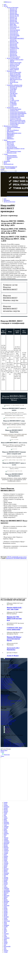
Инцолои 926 (13, 41)
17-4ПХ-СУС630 (14, 100)
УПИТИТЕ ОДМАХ (6, 724)
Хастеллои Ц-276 (14, 27)
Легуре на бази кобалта (13, 58)
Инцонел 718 (13, 8)
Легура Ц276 (15, 743)
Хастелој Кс (13, 28)
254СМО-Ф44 (13, 93)
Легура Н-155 (13, 66)
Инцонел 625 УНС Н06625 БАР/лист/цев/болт (14, 618)
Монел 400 (13, 24)
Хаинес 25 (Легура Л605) (16, 59)
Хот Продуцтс (7, 739)
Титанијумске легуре (12, 107)
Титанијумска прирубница (17, 116)
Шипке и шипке (11, 141)
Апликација (7, 161)
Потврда (9, 158)
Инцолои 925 (13, 45)
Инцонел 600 (13, 11)
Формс (5, 140)
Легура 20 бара (8, 743)
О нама (6, 154)
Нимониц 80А (14, 47)
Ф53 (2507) (13, 92)
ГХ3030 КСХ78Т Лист (7, 682)
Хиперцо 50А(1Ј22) (15, 78)
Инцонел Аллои (5, 711)
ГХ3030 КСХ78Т (14, 48)
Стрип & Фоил (11, 145)
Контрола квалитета (12, 157)
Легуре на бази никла (12, 7)
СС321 (12, 106)
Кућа (5, 4)
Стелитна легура (14, 68)
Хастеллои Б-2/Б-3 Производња (13, 648)
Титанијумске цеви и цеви (17, 114)
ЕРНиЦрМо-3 (10, 131)
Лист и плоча (10, 144)
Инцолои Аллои (5, 714)
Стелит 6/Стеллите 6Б (6, 678)
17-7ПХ (12, 99)
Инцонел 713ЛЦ (14, 23)
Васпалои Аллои (14, 65)
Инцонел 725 (13, 17)
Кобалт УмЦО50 (14, 69)
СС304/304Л (13, 103)
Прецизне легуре (11, 71)
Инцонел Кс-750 (14, 16)
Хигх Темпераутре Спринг (14, 151)
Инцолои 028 (13, 55)
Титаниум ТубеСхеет (15, 119)
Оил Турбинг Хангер (6, 705)
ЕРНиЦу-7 (10, 137)
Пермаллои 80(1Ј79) (15, 75)
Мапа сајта (6, 740)
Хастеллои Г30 (14, 31)
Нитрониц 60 (13, 88)
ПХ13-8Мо (13, 95)
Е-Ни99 (9, 128)
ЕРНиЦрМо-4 (10, 134)
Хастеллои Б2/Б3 (5, 688)
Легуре (5, 6)
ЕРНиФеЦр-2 (10, 135)
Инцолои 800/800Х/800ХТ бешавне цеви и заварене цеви (14, 453)
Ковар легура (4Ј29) (15, 73)
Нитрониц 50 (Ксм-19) (16, 86)
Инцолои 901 (13, 44)
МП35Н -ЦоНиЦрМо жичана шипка (17, 557)
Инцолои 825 (13, 37)
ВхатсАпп (7, 754)
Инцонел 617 (13, 20)
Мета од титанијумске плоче (17, 120)
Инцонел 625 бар (16, 746)
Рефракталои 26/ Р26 (6, 687)
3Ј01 (11, 83)
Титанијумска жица (15, 117)
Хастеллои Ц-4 (14, 32)
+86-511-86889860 (10, 168)
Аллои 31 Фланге (13, 655)
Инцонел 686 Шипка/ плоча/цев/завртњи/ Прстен (14, 638)
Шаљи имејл (4, 750)
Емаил (2, 756)
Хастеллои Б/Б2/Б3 (15, 30)
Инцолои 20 (13, 54)
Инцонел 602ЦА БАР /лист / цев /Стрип (14, 608)
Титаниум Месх (14, 124)
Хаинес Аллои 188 (15, 64)
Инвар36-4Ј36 (4, 684)
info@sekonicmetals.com (11, 166)
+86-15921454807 (13, 666)
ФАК (8, 159)
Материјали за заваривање (11, 126)
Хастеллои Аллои (5, 713)
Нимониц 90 (13, 51)
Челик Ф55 (13, 90)
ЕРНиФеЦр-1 (10, 138)
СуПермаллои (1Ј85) (15, 76)
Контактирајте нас (8, 164)
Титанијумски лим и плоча (17, 123)
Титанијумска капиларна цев (17, 111)
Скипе (2, 751)
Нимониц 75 (13, 49)
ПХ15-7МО (13, 96)
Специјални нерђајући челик (14, 85)
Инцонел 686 (13, 18)
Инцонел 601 (13, 13)
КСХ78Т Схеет (8, 746)
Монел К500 (13, 25)
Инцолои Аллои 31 (15, 56)
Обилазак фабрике (12, 155)
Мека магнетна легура (16, 79)
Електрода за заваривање (13, 127)
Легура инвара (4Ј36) (15, 72)
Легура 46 (12, 80)
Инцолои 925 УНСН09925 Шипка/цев (16, 558)
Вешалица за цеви (11, 152)
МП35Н (12, 61)
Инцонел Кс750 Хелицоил (17, 745)
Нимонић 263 (13, 52)
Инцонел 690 (13, 21)
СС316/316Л (13, 104)
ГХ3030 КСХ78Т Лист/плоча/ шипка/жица (14, 628)
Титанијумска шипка (15, 109)
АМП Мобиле (7, 742)
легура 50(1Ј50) (14, 82)
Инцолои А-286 (14, 42)
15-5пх (12, 97)
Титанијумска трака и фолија (17, 121)
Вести (5, 162)
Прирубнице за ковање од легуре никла (11, 700)
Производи (7, 200)
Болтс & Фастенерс (12, 147)
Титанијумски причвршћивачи (18, 113)
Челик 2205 (13, 102)
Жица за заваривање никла (14, 133)
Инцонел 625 (13, 10)
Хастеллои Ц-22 (14, 34)
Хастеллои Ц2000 (14, 35)
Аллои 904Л (13, 89)
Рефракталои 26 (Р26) (15, 62)
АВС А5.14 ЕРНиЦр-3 (13, 130)
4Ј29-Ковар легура (5, 685)
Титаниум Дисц (14, 110)
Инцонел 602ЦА (14, 14)
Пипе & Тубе (10, 143)
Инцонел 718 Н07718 (6, 681)
